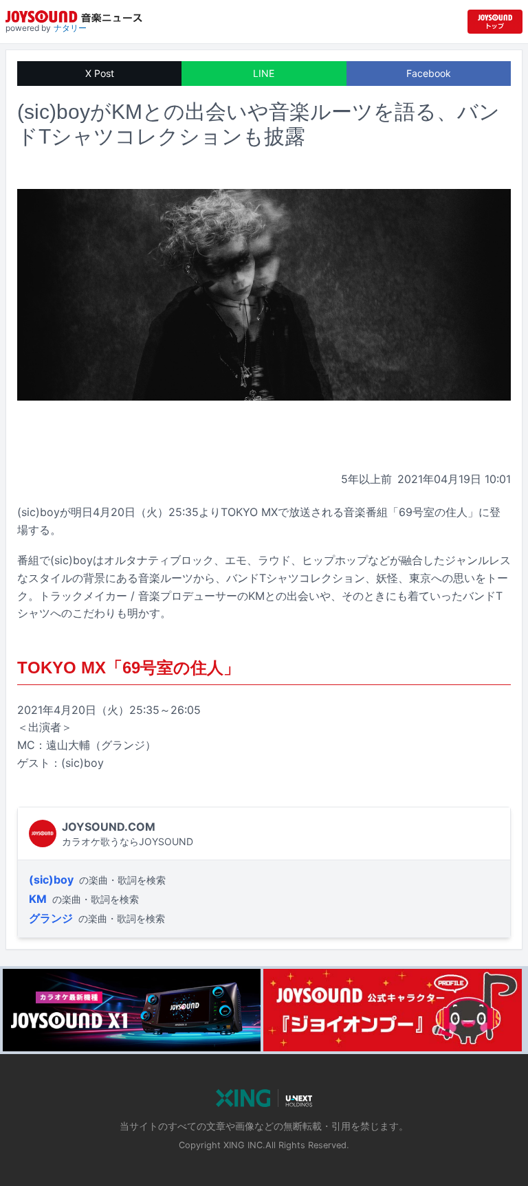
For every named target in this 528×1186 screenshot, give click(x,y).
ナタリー (70, 28)
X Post (99, 73)
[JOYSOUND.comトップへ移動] (495, 22)
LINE (263, 73)
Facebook (428, 73)
